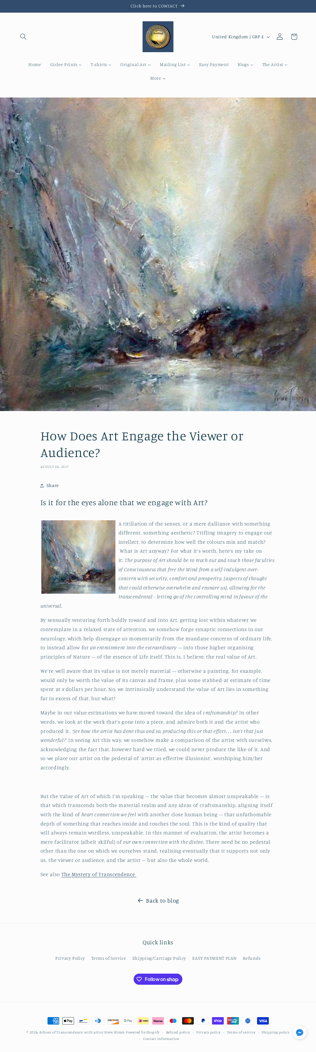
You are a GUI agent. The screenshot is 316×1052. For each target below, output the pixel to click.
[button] (23, 37)
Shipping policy (275, 1032)
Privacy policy (208, 1032)
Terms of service (241, 1032)
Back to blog (162, 900)
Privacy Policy (70, 958)
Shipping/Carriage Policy (159, 958)
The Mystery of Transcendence (98, 874)
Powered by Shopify (143, 1032)
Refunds (251, 958)
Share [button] (53, 485)
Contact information (161, 1039)
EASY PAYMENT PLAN (214, 958)
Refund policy (178, 1032)
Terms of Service (108, 958)
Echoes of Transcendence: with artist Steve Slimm (82, 1032)
